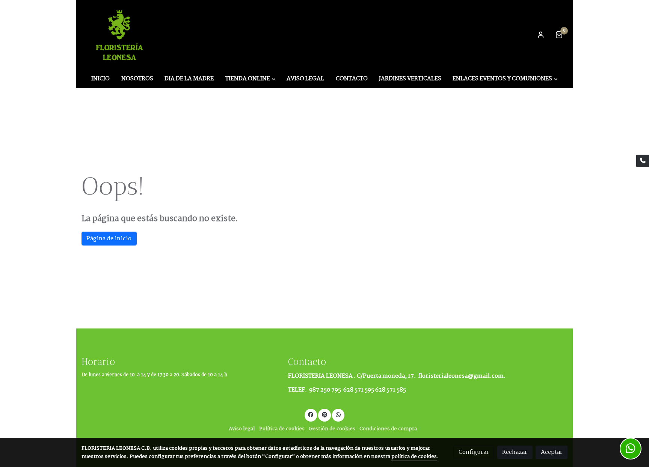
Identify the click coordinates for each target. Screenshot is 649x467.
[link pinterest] (325, 414)
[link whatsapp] (338, 414)
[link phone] (642, 161)
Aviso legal (242, 429)
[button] (250, 78)
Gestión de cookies (332, 429)
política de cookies (414, 457)
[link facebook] (311, 414)
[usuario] (541, 34)
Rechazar (514, 452)
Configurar (474, 452)
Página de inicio (108, 238)
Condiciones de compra (388, 429)
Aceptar (552, 452)
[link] (121, 35)
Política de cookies (282, 429)
